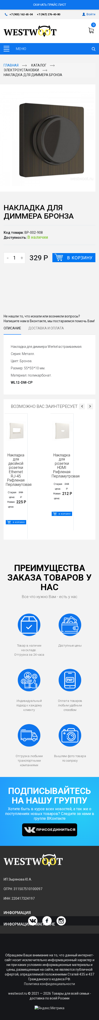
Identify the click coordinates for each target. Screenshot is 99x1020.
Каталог (38, 65)
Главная (11, 65)
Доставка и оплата (46, 328)
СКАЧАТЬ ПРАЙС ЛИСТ (49, 4)
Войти (91, 14)
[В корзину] (73, 257)
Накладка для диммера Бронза (33, 75)
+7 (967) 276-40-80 (48, 14)
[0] (91, 30)
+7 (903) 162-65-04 (21, 14)
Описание (12, 328)
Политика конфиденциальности (49, 984)
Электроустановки (21, 70)
